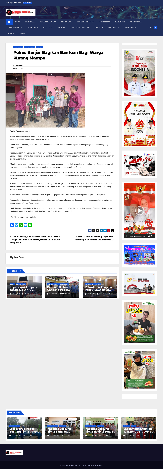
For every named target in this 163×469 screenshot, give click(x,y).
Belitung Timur (52, 284)
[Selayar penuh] (152, 236)
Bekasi (133, 426)
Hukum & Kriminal (86, 22)
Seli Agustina (67, 294)
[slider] (137, 236)
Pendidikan (104, 22)
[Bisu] (149, 236)
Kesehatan (113, 28)
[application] (139, 210)
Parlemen (120, 22)
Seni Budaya (136, 22)
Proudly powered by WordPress (70, 465)
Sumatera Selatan (80, 28)
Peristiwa (66, 22)
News (18, 22)
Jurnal (11, 33)
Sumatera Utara (48, 22)
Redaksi (47, 28)
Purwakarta (89, 284)
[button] (151, 28)
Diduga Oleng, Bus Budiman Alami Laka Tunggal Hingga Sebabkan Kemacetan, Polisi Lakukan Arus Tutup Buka (35, 240)
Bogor (12, 284)
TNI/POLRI (98, 28)
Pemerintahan (15, 28)
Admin (26, 294)
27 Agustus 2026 (18, 435)
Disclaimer (32, 28)
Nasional (30, 22)
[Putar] (127, 236)
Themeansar (98, 465)
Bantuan (126, 426)
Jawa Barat (130, 28)
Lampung (61, 28)
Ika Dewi (19, 65)
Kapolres (62, 426)
